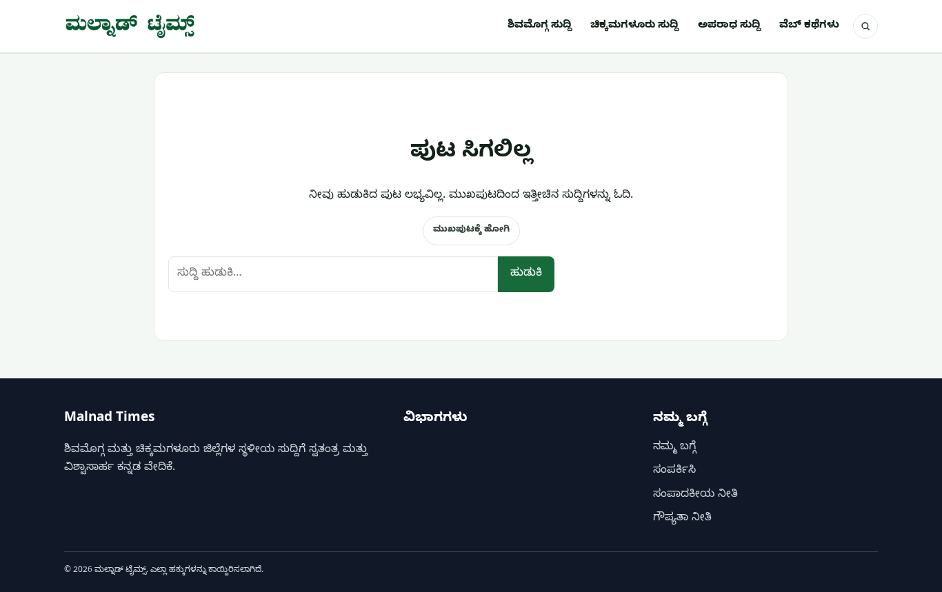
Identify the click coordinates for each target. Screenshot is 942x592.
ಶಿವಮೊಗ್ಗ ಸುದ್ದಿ (540, 26)
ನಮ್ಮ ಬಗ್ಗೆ (674, 448)
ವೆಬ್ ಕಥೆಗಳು (809, 26)
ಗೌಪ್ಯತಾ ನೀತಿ (682, 519)
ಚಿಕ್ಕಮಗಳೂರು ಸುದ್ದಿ (634, 26)
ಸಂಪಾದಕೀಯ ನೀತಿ (695, 495)
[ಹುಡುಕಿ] (865, 26)
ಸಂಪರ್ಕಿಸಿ (674, 471)
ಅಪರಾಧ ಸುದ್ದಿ (729, 26)
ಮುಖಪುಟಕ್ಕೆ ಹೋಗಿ (471, 230)
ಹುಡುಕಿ (526, 274)
